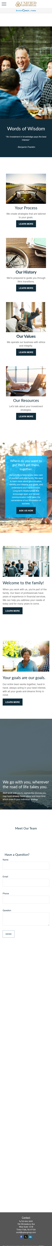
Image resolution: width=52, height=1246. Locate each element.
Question (7, 910)
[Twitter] (26, 1236)
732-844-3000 (27, 1221)
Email (5, 876)
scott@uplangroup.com (26, 1232)
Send (8, 933)
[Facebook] (21, 1236)
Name (5, 859)
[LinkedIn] (30, 1236)
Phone (6, 893)
